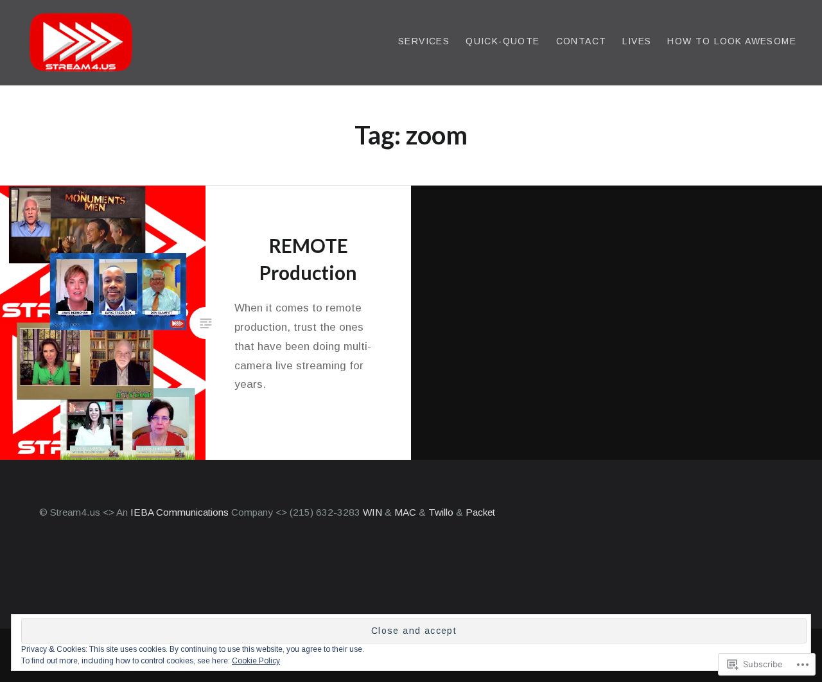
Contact (581, 41)
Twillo (442, 512)
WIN (374, 512)
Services (424, 41)
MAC (405, 512)
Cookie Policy (256, 660)
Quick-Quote (502, 41)
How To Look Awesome (731, 41)
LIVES (636, 41)
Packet (480, 512)
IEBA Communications (179, 512)
